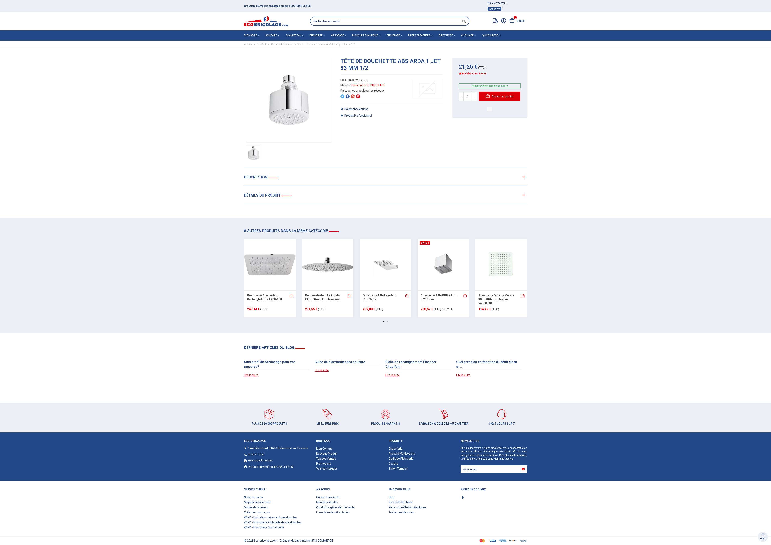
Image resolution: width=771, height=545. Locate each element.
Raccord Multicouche (402, 453)
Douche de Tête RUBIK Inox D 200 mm (439, 297)
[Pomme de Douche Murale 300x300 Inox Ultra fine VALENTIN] (501, 264)
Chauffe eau (293, 35)
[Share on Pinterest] (358, 96)
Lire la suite (251, 375)
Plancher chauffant (365, 35)
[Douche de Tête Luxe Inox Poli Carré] (385, 264)
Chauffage (393, 35)
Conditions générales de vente (335, 507)
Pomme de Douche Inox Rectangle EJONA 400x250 (264, 297)
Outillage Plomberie (401, 458)
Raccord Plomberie (401, 502)
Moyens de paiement (257, 502)
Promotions (323, 463)
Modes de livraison (255, 507)
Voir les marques (327, 468)
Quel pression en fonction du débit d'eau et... (486, 364)
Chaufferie (395, 448)
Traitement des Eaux (402, 512)
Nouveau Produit (326, 453)
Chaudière (316, 35)
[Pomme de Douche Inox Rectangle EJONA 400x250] (270, 264)
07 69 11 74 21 (256, 454)
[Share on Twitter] (342, 96)
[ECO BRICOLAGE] (266, 21)
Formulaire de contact (260, 460)
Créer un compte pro (257, 512)
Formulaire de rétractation (332, 512)
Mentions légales (503, 458)
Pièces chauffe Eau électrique (407, 507)
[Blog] (495, 21)
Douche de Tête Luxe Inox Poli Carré (380, 297)
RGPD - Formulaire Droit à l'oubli (264, 527)
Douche (393, 463)
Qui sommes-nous (328, 497)
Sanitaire (271, 35)
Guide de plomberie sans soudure (340, 362)
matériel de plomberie (329, 6)
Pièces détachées (419, 35)
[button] (383, 321)
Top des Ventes (326, 458)
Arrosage (337, 35)
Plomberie (250, 35)
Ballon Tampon (398, 468)
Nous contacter (253, 497)
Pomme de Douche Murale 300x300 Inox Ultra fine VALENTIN (496, 299)
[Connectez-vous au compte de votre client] (504, 21)
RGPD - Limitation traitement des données (270, 517)
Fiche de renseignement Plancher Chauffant (411, 364)
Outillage (467, 35)
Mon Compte (324, 448)
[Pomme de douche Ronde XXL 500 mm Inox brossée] (327, 264)
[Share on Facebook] (348, 96)
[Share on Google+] (353, 96)
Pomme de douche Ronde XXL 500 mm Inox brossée (322, 297)
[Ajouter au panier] (292, 295)
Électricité (446, 35)
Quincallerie (490, 35)
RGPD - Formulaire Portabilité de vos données (272, 522)
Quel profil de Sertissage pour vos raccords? (270, 364)
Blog (391, 497)
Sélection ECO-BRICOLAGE (368, 85)
